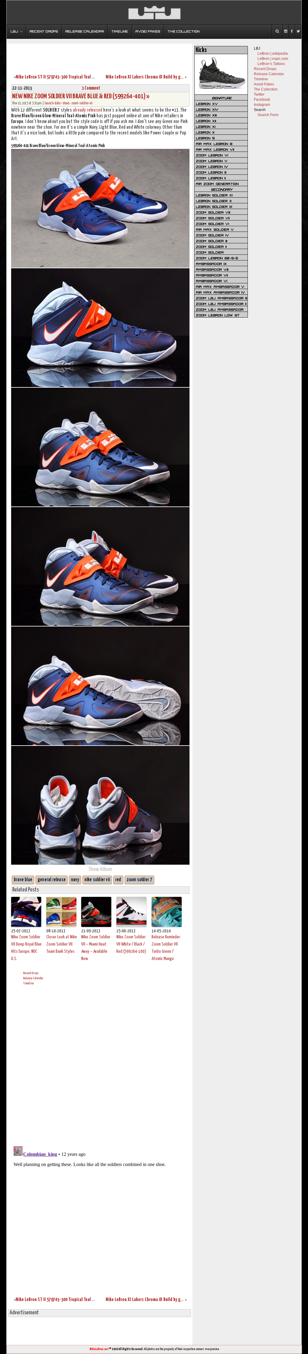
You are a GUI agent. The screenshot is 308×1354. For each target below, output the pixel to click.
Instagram (262, 105)
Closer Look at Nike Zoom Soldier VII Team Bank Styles (61, 944)
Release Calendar (33, 978)
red (118, 880)
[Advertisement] (99, 55)
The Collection (266, 89)
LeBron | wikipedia (272, 53)
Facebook (262, 99)
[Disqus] (100, 1065)
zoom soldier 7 (139, 880)
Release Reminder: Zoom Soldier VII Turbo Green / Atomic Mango (166, 948)
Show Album (100, 869)
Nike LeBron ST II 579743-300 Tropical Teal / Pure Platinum (67, 77)
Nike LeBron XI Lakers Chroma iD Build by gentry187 (151, 77)
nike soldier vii (97, 880)
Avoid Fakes (264, 84)
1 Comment (91, 88)
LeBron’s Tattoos (271, 64)
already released (87, 110)
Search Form (268, 115)
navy (75, 880)
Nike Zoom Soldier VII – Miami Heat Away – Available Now (95, 948)
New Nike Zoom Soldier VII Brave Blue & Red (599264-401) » (80, 96)
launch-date (52, 103)
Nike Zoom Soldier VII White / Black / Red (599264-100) (131, 944)
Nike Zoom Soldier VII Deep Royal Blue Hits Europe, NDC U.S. (26, 948)
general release (52, 880)
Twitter (259, 94)
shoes (66, 103)
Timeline (28, 983)
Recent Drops (30, 973)
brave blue (23, 880)
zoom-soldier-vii (82, 103)
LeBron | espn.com (272, 59)
